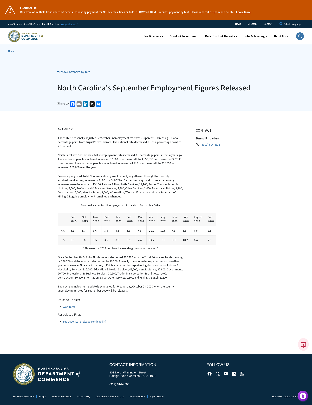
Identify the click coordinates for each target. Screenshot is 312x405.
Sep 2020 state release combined (83, 322)
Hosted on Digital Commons (287, 396)
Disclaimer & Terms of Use (110, 396)
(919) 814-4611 (211, 145)
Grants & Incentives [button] (183, 36)
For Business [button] (152, 36)
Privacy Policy (137, 396)
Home (11, 51)
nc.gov (42, 396)
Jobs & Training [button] (254, 36)
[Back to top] (303, 344)
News (238, 24)
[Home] (25, 32)
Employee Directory (23, 396)
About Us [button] (279, 36)
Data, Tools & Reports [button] (220, 36)
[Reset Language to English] (281, 24)
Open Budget (157, 396)
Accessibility (83, 396)
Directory (252, 24)
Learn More (243, 12)
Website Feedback (62, 396)
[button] (300, 36)
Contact (268, 24)
